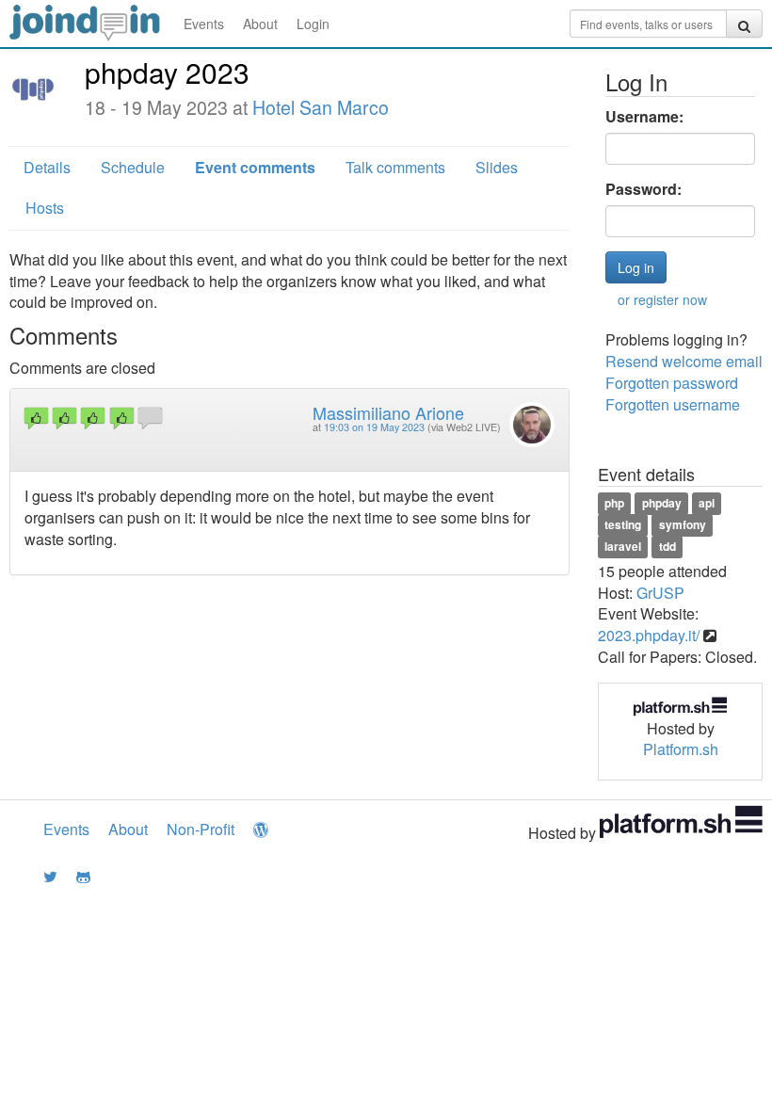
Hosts (44, 207)
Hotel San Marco (320, 107)
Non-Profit (200, 829)
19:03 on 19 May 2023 (374, 427)
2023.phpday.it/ (649, 635)
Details (47, 167)
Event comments (255, 167)
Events (204, 23)
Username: (644, 116)
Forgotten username (672, 404)
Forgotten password (671, 383)
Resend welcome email (684, 361)
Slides (496, 167)
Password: (643, 189)
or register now (662, 299)
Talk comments (395, 167)
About (260, 23)
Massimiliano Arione (388, 412)
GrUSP (660, 593)
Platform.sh (680, 749)
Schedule (133, 167)
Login (313, 23)
